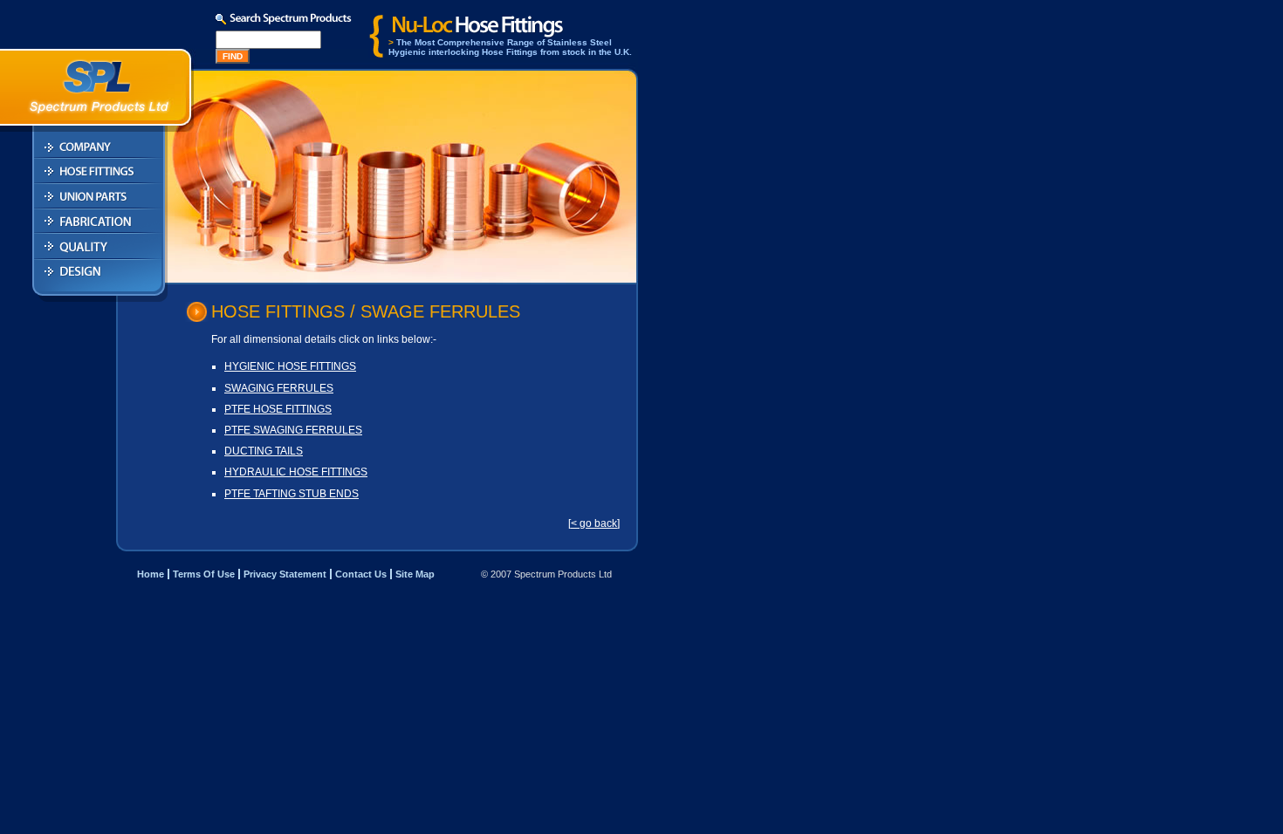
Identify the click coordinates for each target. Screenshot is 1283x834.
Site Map (415, 574)
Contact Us (361, 574)
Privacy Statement (285, 574)
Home (150, 574)
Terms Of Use (204, 574)
